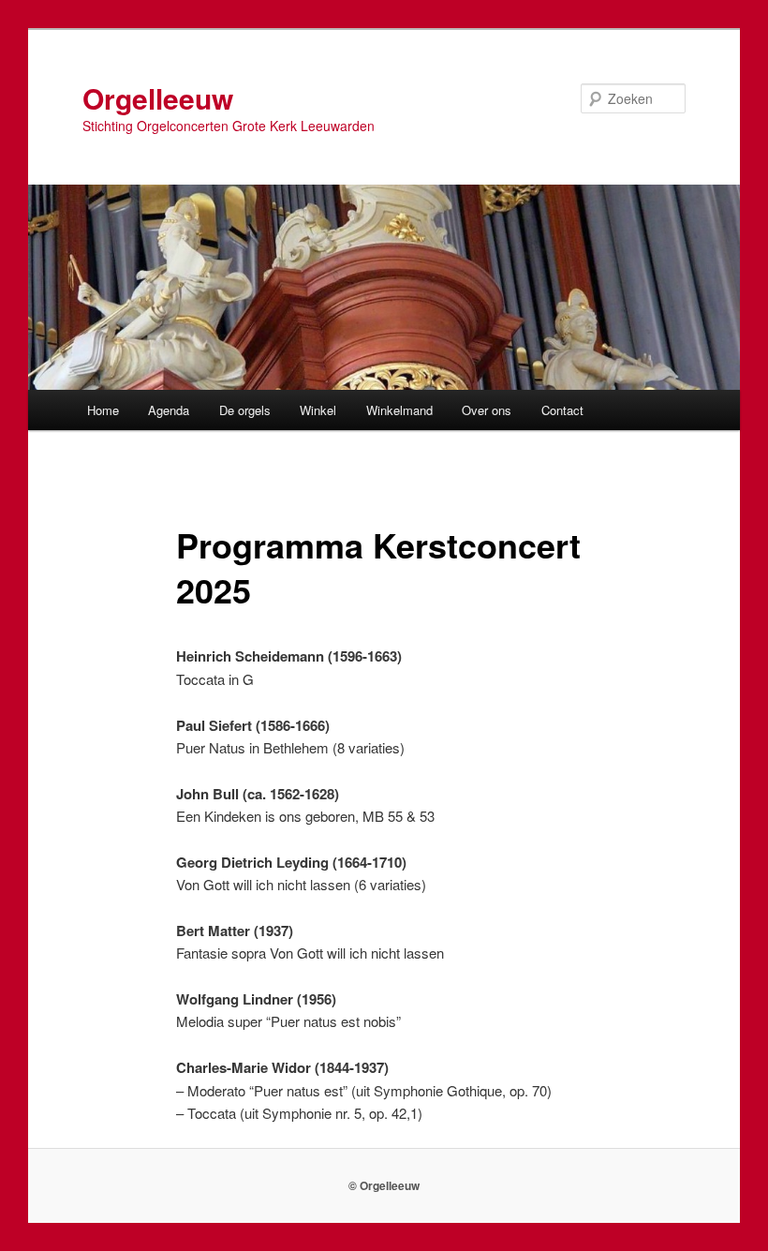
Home (103, 410)
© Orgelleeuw (384, 1185)
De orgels (245, 410)
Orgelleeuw (157, 98)
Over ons (486, 410)
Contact (562, 410)
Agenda (168, 410)
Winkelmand (399, 410)
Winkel (318, 410)
